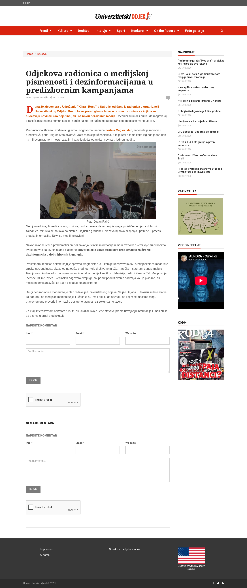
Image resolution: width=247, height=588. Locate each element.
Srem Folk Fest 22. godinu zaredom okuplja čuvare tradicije (199, 76)
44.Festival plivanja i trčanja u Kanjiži (199, 100)
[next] (218, 361)
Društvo (84, 31)
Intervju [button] (102, 31)
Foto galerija (194, 31)
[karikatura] (200, 216)
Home (29, 54)
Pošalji (33, 380)
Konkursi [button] (138, 31)
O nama (45, 555)
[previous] (184, 361)
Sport (121, 31)
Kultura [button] (63, 31)
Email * (80, 333)
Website (130, 333)
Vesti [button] (44, 31)
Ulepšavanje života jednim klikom (197, 121)
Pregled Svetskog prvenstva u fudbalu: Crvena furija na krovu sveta (200, 170)
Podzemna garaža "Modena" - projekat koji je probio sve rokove (201, 62)
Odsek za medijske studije (124, 549)
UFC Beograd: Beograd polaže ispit (198, 131)
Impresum (46, 549)
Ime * (29, 333)
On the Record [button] (165, 31)
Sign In (26, 2)
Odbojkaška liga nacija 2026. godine (199, 111)
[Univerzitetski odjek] (123, 15)
